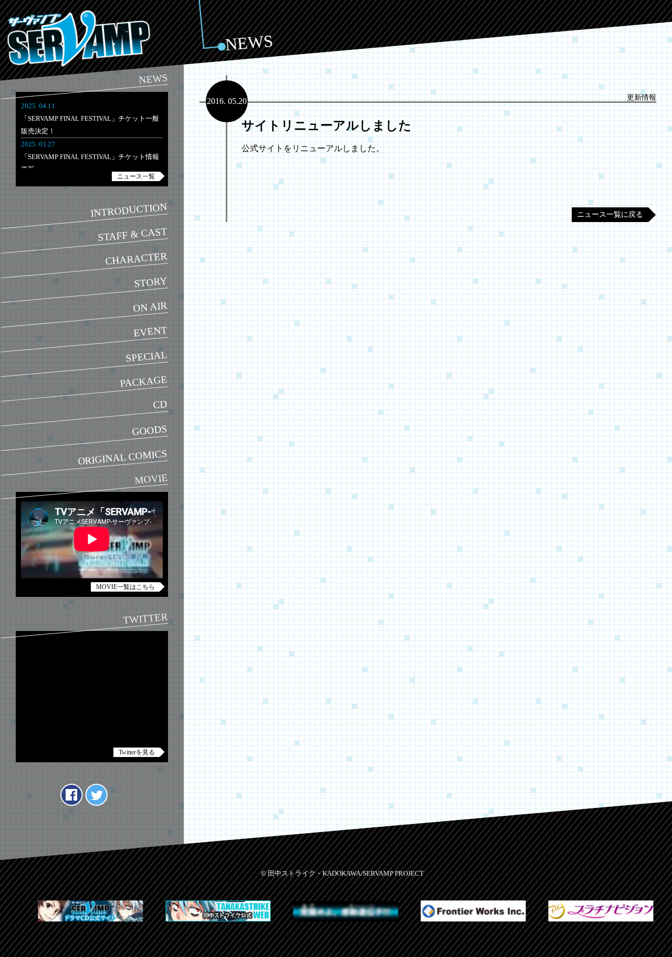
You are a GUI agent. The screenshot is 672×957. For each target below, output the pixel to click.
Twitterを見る (137, 752)
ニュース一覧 (136, 176)
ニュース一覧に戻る (610, 214)
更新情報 (641, 97)
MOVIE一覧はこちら (125, 587)
